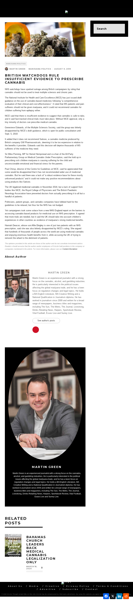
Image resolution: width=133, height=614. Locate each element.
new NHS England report (56, 210)
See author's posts (46, 320)
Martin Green (17, 69)
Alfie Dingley (37, 225)
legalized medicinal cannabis (26, 187)
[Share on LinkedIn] (119, 596)
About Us (15, 586)
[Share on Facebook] (106, 596)
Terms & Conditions (112, 586)
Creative (52, 586)
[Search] (128, 3)
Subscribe (70, 589)
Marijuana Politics (16, 64)
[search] (120, 29)
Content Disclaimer (69, 249)
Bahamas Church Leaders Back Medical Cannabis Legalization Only (41, 549)
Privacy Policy (78, 586)
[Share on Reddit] (126, 596)
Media (34, 586)
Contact (91, 589)
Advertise (48, 589)
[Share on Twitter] (113, 596)
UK (46, 217)
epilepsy (30, 110)
